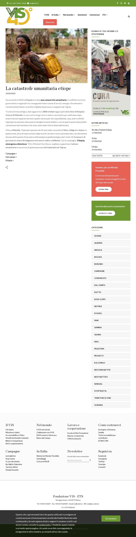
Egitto (97, 292)
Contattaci (95, 15)
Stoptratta (100, 391)
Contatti (101, 467)
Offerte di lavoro (74, 438)
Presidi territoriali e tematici (17, 438)
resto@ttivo (11, 456)
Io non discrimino (13, 461)
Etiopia (9, 160)
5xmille (101, 432)
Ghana (97, 335)
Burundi (98, 264)
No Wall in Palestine (14, 464)
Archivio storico (121, 156)
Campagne (10, 153)
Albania (98, 243)
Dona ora (50, 22)
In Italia (55, 15)
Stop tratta (10, 459)
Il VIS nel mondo (43, 429)
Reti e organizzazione (14, 443)
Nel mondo (68, 15)
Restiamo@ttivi (102, 370)
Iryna (94, 138)
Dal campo (10, 157)
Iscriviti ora (105, 213)
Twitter (101, 461)
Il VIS (46, 15)
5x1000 (97, 236)
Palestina (99, 349)
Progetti (99, 356)
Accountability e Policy (15, 435)
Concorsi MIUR (43, 461)
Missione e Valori (13, 432)
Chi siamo (10, 429)
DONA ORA (104, 189)
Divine (95, 147)
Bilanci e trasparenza (14, 441)
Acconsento (110, 518)
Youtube (101, 464)
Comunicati (100, 278)
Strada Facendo (12, 470)
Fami (96, 320)
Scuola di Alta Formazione (77, 433)
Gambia (98, 327)
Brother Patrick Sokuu (102, 130)
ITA (104, 15)
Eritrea (98, 306)
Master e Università (75, 436)
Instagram (102, 459)
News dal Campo (43, 438)
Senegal (98, 384)
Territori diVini (12, 467)
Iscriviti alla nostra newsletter (78, 456)
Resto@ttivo (101, 377)
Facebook (102, 456)
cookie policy (45, 524)
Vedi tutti (97, 156)
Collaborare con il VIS (45, 432)
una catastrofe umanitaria (54, 100)
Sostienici (82, 15)
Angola (98, 250)
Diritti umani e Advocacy (47, 435)
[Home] (19, 14)
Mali (96, 342)
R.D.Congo (99, 363)
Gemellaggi (41, 459)
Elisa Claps (100, 299)
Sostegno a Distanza (106, 429)
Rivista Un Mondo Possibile (48, 456)
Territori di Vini (102, 398)
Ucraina (98, 405)
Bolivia (98, 257)
